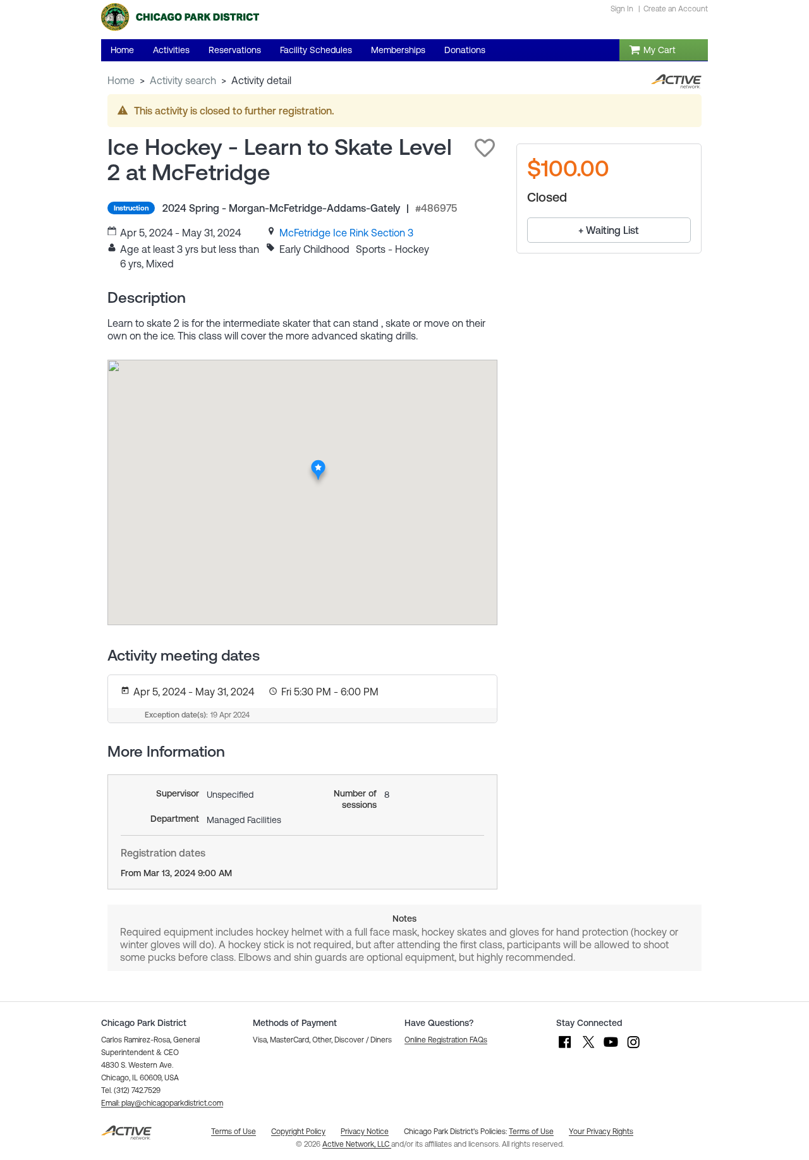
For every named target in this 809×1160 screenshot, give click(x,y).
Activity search (183, 80)
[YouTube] (610, 1048)
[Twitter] (588, 1048)
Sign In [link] (622, 8)
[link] (346, 232)
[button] (485, 148)
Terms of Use (531, 1131)
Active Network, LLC (356, 1144)
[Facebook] (565, 1048)
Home (121, 80)
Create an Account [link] (675, 8)
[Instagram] (633, 1048)
